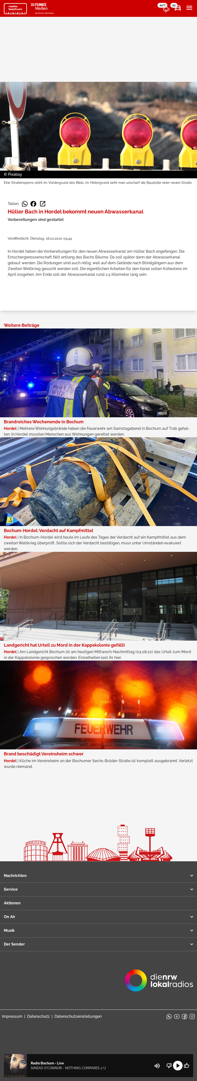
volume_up (157, 1065)
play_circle (178, 1065)
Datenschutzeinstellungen (78, 1016)
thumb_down (169, 1065)
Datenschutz (38, 1016)
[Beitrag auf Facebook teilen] (33, 204)
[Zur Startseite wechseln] (15, 8)
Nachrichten (15, 875)
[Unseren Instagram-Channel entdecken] (192, 1016)
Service (11, 889)
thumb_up (186, 1065)
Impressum (12, 1016)
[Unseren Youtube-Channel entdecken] (177, 1016)
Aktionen (12, 903)
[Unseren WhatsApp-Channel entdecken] (169, 1016)
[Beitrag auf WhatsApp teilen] (25, 204)
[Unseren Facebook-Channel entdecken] (184, 1016)
